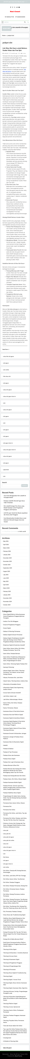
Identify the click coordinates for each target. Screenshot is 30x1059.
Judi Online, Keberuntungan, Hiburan (12, 699)
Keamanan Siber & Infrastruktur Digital (13, 742)
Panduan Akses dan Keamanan (11, 755)
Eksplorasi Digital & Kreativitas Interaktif (14, 645)
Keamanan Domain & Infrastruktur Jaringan (14, 733)
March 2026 (6, 548)
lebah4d (5, 745)
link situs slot (7, 376)
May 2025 (5, 581)
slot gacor (6, 363)
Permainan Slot (7, 806)
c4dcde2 (6, 53)
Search (4, 482)
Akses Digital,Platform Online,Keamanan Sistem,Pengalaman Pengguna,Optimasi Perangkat (14, 616)
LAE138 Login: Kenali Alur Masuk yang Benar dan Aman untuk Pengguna (13, 1)
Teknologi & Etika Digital (9, 949)
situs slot (5, 843)
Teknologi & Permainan (9, 969)
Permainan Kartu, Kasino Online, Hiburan (14, 803)
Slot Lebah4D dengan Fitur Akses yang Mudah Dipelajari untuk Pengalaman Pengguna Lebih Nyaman (14, 507)
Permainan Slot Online (9, 809)
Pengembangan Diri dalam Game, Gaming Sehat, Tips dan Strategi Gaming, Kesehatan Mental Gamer (14, 797)
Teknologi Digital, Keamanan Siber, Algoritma (15, 988)
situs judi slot (7, 833)
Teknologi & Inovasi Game (10, 956)
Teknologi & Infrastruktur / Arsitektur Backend (15, 953)
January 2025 (6, 595)
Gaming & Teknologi (8, 667)
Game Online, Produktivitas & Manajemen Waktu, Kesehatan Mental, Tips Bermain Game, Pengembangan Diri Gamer (14, 658)
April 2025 (6, 584)
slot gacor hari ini (8, 443)
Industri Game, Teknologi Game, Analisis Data (15, 681)
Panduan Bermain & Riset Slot (11, 765)
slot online (6, 370)
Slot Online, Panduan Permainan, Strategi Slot (15, 885)
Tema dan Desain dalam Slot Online (12, 1025)
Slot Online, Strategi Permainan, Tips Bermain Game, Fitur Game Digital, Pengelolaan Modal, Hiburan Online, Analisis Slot (15, 901)
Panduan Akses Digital (9, 758)
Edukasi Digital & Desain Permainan (12, 634)
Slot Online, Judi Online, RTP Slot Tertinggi (14, 875)
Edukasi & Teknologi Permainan (11, 631)
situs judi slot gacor (8, 837)
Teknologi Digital (7, 976)
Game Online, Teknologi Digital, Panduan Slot (15, 664)
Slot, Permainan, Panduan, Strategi (12, 911)
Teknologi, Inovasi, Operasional (11, 1007)
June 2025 (6, 578)
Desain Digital (7, 628)
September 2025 (7, 568)
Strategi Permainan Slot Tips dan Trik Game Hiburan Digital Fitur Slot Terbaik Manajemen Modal (15, 934)
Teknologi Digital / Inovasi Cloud (12, 979)
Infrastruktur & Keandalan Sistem (12, 684)
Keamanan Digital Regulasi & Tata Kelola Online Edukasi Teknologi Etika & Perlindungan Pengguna (14, 723)
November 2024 (7, 601)
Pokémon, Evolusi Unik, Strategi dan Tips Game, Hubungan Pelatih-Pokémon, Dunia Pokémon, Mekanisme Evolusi (14, 825)
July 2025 (5, 574)
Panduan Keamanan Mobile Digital (12, 782)
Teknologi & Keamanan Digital (11, 959)
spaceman (6, 469)
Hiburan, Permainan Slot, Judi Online (13, 677)
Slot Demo (6, 857)
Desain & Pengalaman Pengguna (11, 624)
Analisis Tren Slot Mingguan (10, 621)
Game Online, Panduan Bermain (11, 653)
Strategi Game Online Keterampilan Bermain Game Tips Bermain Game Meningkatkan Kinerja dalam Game (15, 927)
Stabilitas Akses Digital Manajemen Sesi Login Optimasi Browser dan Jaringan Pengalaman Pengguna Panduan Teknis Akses (15, 920)
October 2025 (6, 564)
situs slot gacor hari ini (9, 396)
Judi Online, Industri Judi (9, 696)
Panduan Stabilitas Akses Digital (12, 793)
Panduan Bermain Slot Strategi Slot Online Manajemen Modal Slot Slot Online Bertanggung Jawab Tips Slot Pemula (14, 770)
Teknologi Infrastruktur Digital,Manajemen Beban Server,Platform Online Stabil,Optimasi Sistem (15, 998)
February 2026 (7, 551)
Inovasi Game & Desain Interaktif (12, 692)
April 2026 (6, 544)
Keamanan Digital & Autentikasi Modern (13, 718)
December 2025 (7, 558)
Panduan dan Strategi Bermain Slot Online (14, 775)
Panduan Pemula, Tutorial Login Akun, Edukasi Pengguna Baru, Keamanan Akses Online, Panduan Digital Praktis (14, 787)
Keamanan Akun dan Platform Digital (13, 714)
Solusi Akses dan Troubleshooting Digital (14, 915)
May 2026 (5, 541)
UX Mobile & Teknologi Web (10, 1041)
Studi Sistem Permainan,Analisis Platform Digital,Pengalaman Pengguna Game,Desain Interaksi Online (14, 944)
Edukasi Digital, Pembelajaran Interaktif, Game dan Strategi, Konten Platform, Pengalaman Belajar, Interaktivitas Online (14, 639)
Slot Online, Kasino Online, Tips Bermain (14, 879)
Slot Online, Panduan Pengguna (11, 882)
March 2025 (6, 588)
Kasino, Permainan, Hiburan (10, 708)
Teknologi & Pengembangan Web (12, 966)
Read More (5, 349)
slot (4, 403)
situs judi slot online (8, 840)
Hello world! (22, 531)
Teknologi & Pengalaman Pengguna (12, 963)
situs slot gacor (7, 389)
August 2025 (6, 571)
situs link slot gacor (8, 356)
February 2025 (7, 591)
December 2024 (7, 598)
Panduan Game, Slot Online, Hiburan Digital (14, 779)
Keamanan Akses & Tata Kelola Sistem (13, 711)
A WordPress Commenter (10, 531)
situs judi (5, 830)
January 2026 (6, 554)
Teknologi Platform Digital (10, 1003)
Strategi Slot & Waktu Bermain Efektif (13, 939)
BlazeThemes (18, 1056)
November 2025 (7, 561)
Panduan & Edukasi (8, 748)
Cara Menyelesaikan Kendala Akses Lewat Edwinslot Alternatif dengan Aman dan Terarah (15, 520)
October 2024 (6, 605)
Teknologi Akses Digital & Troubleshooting (14, 973)
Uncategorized (7, 1038)
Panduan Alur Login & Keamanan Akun (13, 762)
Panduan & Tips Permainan (10, 752)
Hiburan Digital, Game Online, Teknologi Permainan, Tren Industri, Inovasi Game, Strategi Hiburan (13, 672)
